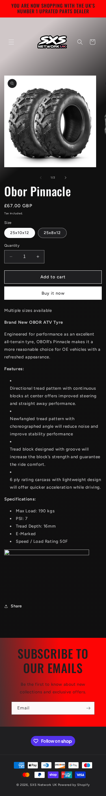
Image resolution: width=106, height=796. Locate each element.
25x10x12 (19, 232)
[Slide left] (40, 177)
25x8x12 (52, 232)
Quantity (12, 245)
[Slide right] (65, 177)
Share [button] (16, 606)
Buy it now (53, 293)
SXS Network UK (43, 785)
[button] (11, 42)
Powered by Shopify (74, 785)
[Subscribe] (88, 708)
